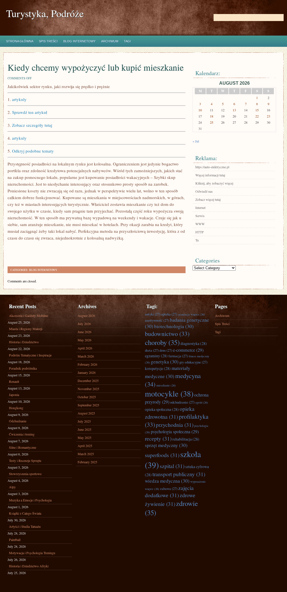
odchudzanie (182, 402)
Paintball (14, 539)
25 (211, 122)
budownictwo (167, 334)
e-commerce (188, 350)
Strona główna (19, 41)
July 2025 (84, 421)
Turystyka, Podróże (45, 13)
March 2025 (86, 454)
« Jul (196, 141)
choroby (162, 342)
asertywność (157, 320)
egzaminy (156, 355)
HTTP (199, 232)
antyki (152, 314)
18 (211, 116)
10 (200, 110)
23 (268, 116)
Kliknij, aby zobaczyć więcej (214, 183)
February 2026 (87, 364)
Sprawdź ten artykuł (29, 112)
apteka (169, 314)
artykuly (19, 99)
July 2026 (84, 323)
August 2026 (86, 315)
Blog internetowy (79, 41)
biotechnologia (174, 326)
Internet (200, 207)
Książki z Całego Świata (25, 513)
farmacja (178, 355)
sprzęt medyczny (166, 445)
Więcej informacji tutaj (210, 175)
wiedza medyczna (167, 481)
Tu (197, 240)
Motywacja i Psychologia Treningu (32, 552)
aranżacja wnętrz (191, 314)
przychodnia (174, 424)
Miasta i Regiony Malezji (25, 328)
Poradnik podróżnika (23, 368)
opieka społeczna (162, 409)
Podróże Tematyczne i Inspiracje (30, 355)
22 (257, 116)
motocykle (169, 393)
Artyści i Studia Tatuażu (25, 526)
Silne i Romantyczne (22, 447)
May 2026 (84, 340)
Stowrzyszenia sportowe (25, 473)
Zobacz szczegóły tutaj (32, 125)
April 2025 (85, 445)
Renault (14, 381)
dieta (152, 350)
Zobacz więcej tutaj (208, 199)
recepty (158, 438)
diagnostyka (193, 343)
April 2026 (85, 348)
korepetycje (158, 368)
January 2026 (87, 372)
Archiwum (109, 41)
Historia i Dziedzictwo (24, 342)
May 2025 (84, 437)
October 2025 (87, 397)
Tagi (127, 41)
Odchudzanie (17, 421)
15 (257, 110)
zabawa (168, 488)
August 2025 (86, 413)
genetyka (165, 361)
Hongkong (16, 408)
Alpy (12, 487)
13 (234, 110)
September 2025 (88, 405)
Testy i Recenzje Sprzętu (25, 460)
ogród (201, 402)
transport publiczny (178, 474)
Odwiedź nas (204, 191)
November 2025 (88, 388)
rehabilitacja (185, 439)
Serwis (200, 215)
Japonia (14, 394)
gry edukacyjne (193, 362)
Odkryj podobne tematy (33, 151)
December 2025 (88, 380)
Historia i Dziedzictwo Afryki (28, 566)
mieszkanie (166, 385)
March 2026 (86, 356)
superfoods (162, 455)
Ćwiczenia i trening (21, 434)
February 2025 (87, 462)
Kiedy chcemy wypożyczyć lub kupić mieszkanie (96, 67)
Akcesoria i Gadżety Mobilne (28, 315)
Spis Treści (48, 41)
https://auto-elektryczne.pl (212, 167)
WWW (200, 224)
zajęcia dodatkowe (169, 491)
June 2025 (84, 429)
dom (165, 350)
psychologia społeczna (175, 432)
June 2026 (84, 332)
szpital (172, 465)
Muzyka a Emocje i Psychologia (30, 500)
